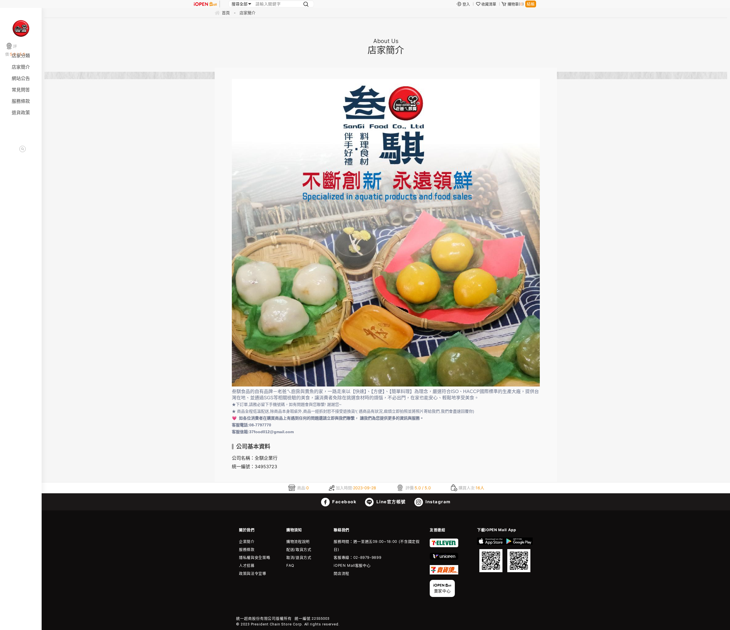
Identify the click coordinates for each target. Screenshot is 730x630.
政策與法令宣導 (252, 573)
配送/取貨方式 (298, 549)
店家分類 (21, 55)
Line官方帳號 (390, 501)
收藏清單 (488, 4)
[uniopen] (444, 558)
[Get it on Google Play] (519, 554)
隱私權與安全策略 (254, 557)
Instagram (437, 501)
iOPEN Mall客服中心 (352, 565)
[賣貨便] (444, 573)
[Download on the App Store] (491, 554)
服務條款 (21, 101)
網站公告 (21, 78)
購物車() (516, 4)
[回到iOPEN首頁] (205, 4)
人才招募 (247, 565)
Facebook (344, 501)
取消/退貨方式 (298, 557)
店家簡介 (21, 67)
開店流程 (341, 573)
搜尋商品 (23, 149)
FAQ (290, 565)
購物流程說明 (298, 541)
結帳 (531, 3)
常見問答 (21, 90)
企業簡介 (247, 541)
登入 (466, 4)
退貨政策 (21, 112)
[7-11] (444, 546)
